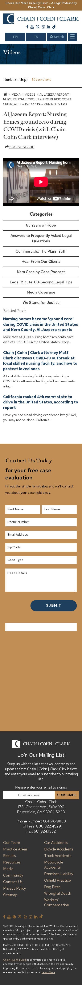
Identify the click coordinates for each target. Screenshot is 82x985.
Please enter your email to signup (41, 787)
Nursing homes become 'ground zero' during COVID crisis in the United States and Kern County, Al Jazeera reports (40, 324)
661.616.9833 (54, 821)
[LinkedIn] (48, 27)
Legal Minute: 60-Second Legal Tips (41, 282)
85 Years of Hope (41, 225)
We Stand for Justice (41, 302)
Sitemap (10, 894)
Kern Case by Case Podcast (41, 271)
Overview (42, 79)
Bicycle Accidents (58, 849)
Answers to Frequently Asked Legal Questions (41, 238)
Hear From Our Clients (41, 261)
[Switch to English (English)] (15, 37)
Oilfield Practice (57, 880)
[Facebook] (27, 27)
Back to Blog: (15, 79)
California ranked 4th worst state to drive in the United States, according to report (40, 402)
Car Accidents (56, 842)
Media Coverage (41, 292)
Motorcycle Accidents (53, 865)
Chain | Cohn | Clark (14, 959)
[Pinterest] (14, 917)
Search (58, 37)
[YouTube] (32, 27)
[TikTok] (54, 27)
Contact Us (12, 881)
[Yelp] (25, 917)
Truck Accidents (57, 855)
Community (13, 875)
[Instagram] (43, 27)
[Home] (5, 94)
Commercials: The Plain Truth (41, 251)
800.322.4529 (48, 826)
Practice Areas (15, 849)
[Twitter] (38, 27)
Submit (53, 605)
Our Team (11, 842)
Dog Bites (52, 886)
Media (16, 94)
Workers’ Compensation (56, 902)
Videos (30, 94)
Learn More (48, 972)
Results (9, 855)
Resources (12, 862)
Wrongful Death (57, 893)
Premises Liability (58, 873)
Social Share (21, 147)
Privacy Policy (14, 888)
